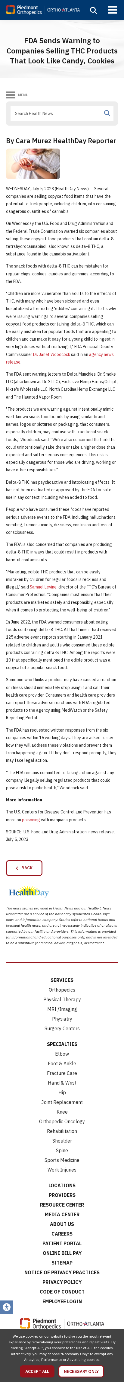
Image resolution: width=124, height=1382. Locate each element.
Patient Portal (62, 1243)
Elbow (62, 1054)
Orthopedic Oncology (62, 1121)
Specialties (62, 1044)
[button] (93, 10)
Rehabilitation (62, 1131)
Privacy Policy (62, 1282)
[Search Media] (107, 113)
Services (62, 980)
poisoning (31, 819)
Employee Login (62, 1301)
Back (26, 868)
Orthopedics (62, 990)
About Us (62, 1224)
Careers (62, 1234)
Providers (62, 1195)
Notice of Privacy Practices (62, 1272)
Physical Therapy (62, 999)
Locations (62, 1185)
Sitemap (62, 1263)
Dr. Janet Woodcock (51, 354)
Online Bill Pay (62, 1253)
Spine (62, 1150)
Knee (62, 1112)
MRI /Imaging (62, 1009)
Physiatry (62, 1019)
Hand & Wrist (62, 1083)
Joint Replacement (62, 1102)
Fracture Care (62, 1073)
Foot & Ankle (62, 1063)
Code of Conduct (62, 1292)
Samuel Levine (43, 587)
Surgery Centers (62, 1028)
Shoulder (62, 1141)
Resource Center (62, 1205)
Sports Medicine (62, 1160)
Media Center (62, 1214)
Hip (62, 1092)
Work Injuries (62, 1170)
